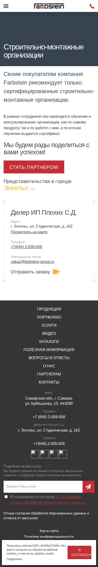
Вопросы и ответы (49, 358)
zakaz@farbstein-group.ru (32, 262)
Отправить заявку (30, 271)
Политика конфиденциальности (49, 536)
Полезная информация (49, 350)
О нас (49, 366)
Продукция (49, 309)
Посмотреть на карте (29, 232)
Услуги (49, 325)
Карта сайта (49, 531)
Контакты (49, 382)
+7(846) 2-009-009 (26, 247)
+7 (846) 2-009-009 (49, 417)
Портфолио (49, 317)
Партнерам (49, 374)
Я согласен (81, 552)
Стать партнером (34, 167)
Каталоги (49, 342)
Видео (49, 334)
